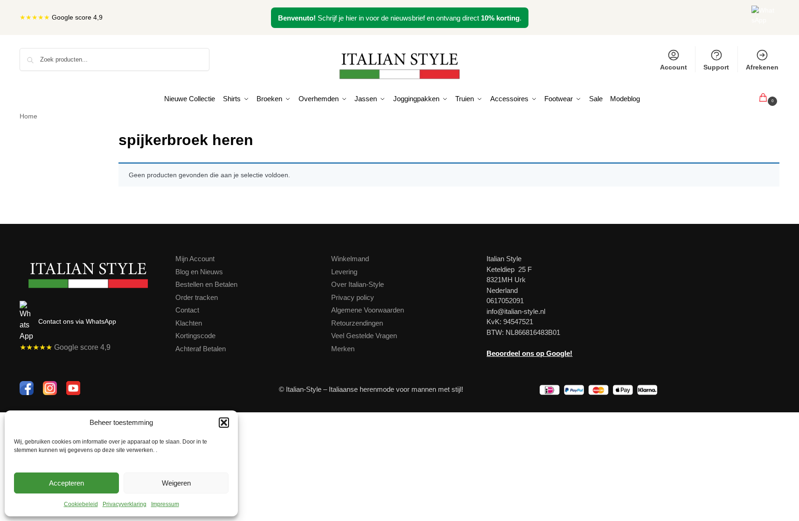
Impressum (165, 504)
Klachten (188, 323)
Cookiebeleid (81, 504)
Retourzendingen (357, 323)
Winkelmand (350, 259)
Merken (342, 349)
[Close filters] (98, 135)
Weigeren (176, 483)
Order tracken (196, 297)
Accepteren (66, 483)
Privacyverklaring (124, 504)
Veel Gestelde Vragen (364, 336)
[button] (224, 422)
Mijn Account (195, 259)
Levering (344, 272)
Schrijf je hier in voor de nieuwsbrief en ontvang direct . (399, 18)
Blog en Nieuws (199, 272)
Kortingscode (195, 336)
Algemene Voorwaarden (367, 310)
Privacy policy (352, 297)
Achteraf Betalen (200, 349)
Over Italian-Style (357, 284)
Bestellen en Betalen (206, 284)
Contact (187, 310)
